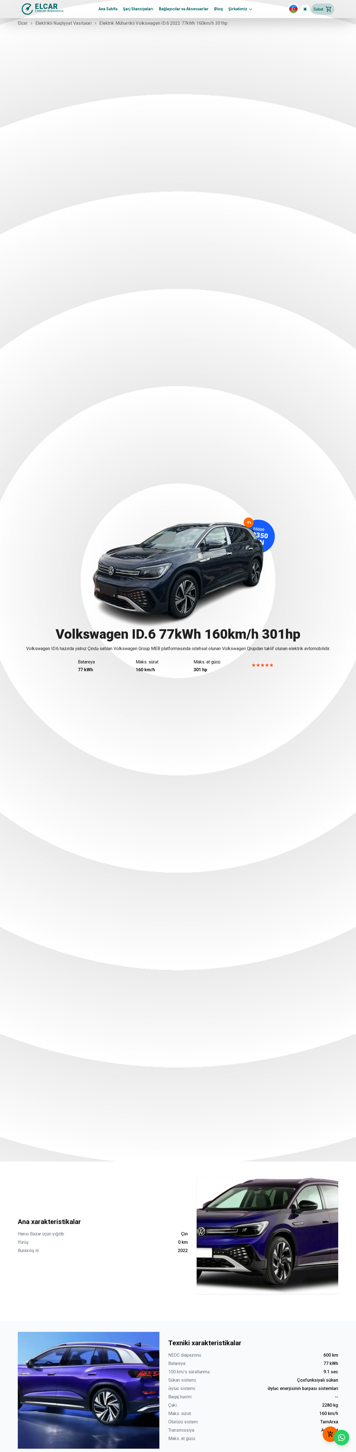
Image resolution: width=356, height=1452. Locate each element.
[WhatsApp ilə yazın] (341, 1437)
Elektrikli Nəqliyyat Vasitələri (63, 23)
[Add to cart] (330, 1434)
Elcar (23, 23)
